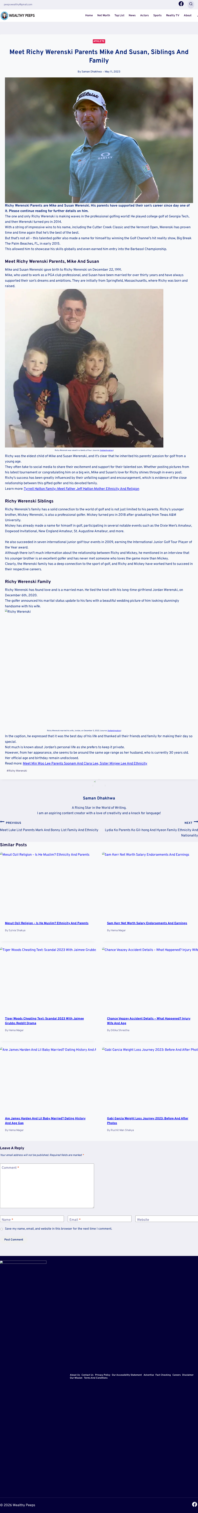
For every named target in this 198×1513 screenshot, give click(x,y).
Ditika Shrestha (120, 1030)
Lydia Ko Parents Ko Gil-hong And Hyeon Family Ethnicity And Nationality (151, 829)
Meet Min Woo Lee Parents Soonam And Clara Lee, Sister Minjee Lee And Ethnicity (85, 764)
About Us (75, 1375)
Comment (10, 1168)
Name (7, 1220)
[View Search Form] (191, 5)
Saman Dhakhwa (92, 72)
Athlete (99, 41)
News (132, 15)
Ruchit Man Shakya (122, 1130)
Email (75, 1220)
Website (143, 1220)
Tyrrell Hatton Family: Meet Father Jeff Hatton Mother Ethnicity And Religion (81, 489)
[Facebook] (181, 4)
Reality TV (172, 15)
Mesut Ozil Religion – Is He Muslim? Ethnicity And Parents (46, 923)
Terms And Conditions (96, 1378)
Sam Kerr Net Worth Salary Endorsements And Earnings (147, 923)
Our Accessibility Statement (127, 1375)
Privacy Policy (102, 1375)
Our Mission (76, 1378)
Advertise (149, 1375)
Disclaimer (188, 1375)
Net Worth (103, 15)
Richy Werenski (17, 771)
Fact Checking (163, 1375)
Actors (144, 15)
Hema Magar (118, 930)
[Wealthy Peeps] (18, 15)
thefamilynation (106, 450)
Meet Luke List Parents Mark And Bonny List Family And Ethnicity (49, 826)
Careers (176, 1375)
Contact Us (87, 1375)
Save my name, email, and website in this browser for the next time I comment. (58, 1229)
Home (89, 15)
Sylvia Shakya (17, 930)
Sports (157, 15)
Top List (119, 15)
